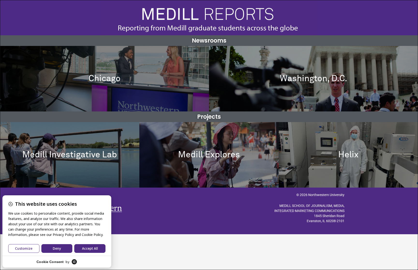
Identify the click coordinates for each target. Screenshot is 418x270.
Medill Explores (209, 155)
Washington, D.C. (313, 78)
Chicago (104, 78)
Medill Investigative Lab (69, 155)
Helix (348, 155)
